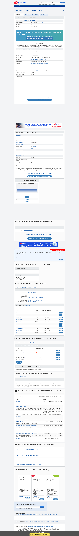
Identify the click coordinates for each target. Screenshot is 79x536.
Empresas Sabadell (49, 521)
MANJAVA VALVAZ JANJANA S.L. (21, 421)
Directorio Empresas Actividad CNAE (26, 7)
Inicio (19, 7)
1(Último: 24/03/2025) (31, 301)
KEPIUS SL (18, 438)
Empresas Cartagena (28, 521)
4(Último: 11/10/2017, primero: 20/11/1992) (35, 299)
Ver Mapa (41, 22)
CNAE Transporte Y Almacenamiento (21, 518)
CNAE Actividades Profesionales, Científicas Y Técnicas (46, 517)
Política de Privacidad (37, 526)
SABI (42, 514)
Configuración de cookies (49, 526)
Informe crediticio (18, 514)
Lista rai (40, 514)
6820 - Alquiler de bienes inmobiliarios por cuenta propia (39, 63)
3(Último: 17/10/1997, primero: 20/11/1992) (35, 300)
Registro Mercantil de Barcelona (35, 70)
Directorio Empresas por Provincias (37, 7)
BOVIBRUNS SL (18, 401)
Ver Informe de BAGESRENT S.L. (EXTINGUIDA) (39, 534)
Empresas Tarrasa (34, 521)
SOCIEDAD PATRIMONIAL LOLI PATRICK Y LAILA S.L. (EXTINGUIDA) (27, 433)
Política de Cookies (42, 526)
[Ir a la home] (20, 2)
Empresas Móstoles (55, 521)
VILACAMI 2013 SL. (19, 416)
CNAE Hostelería (27, 517)
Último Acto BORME (19, 142)
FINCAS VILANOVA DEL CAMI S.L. (21, 406)
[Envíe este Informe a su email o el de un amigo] (63, 10)
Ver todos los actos (28, 305)
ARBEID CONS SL (19, 429)
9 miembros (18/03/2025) (28, 230)
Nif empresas (23, 514)
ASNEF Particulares (46, 514)
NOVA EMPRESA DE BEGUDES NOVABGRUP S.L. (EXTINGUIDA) (26, 425)
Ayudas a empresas (35, 514)
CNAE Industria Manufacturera (34, 517)
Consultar (34, 146)
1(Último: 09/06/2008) (31, 292)
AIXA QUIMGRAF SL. (19, 411)
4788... (32, 59)
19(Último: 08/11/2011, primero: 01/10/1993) (35, 297)
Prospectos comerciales (29, 514)
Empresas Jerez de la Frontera (42, 521)
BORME (51, 514)
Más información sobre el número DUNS (39, 59)
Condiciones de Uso (30, 526)
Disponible (27, 199)
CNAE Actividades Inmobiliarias (20, 517)
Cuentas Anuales (55, 514)
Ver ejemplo (21, 496)
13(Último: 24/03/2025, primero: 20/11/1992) (35, 293)
